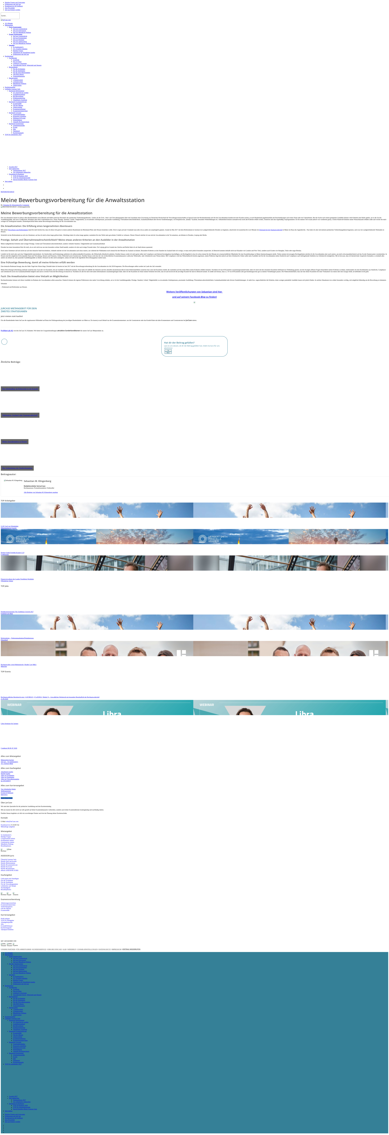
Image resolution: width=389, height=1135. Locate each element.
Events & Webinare (7, 793)
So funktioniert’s (6, 835)
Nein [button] (168, 353)
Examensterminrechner (8, 905)
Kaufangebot (9, 986)
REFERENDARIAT (7, 192)
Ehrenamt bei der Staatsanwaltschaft (270, 230)
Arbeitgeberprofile (7, 922)
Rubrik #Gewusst (6, 867)
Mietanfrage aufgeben (8, 827)
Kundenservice (5, 825)
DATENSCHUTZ (105, 949)
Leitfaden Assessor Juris (12, 1018)
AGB (64, 949)
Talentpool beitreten (7, 929)
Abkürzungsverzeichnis (8, 903)
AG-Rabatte (9, 953)
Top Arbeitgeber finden (8, 789)
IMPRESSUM (116, 949)
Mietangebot (9, 955)
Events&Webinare (6, 926)
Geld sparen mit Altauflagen (10, 878)
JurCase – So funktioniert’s (9, 762)
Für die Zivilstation (7, 880)
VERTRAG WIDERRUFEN (131, 949)
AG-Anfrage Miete (7, 763)
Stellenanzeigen (6, 791)
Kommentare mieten (7, 840)
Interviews (4, 794)
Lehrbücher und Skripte (8, 886)
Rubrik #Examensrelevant (9, 865)
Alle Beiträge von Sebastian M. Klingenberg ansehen (41, 492)
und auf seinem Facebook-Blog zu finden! (194, 296)
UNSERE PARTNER (8, 949)
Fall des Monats (6, 908)
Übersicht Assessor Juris (8, 859)
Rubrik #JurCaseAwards (9, 861)
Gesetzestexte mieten (7, 842)
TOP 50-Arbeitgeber (7, 920)
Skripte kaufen (5, 773)
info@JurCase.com (12, 821)
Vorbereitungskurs (6, 907)
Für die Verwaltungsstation (9, 884)
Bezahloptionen (6, 846)
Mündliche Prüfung (7, 844)
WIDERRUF (71, 949)
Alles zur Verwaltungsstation (10, 779)
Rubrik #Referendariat (8, 863)
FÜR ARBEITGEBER (23, 949)
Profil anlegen (5, 918)
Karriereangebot (10, 1017)
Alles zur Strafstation (7, 777)
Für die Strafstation (7, 882)
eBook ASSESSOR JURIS (9, 870)
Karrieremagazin (6, 928)
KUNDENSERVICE (39, 949)
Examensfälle (5, 910)
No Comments (24, 205)
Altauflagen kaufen (7, 772)
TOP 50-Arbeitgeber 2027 (13, 1064)
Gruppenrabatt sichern (8, 838)
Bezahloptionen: (6, 889)
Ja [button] (168, 350)
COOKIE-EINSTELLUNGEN (87, 949)
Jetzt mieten (8, 1111)
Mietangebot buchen (7, 760)
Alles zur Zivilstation (7, 775)
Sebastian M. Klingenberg (11, 205)
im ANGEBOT (6, 781)
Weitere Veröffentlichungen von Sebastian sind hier (194, 291)
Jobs (2, 924)
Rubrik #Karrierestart (7, 868)
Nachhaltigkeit (5, 888)
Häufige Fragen (6, 837)
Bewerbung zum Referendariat (18, 230)
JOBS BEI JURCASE (54, 949)
